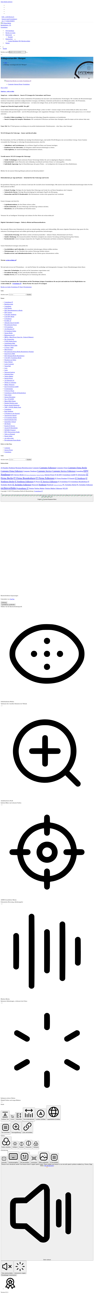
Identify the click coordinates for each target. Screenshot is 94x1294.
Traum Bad (7, 366)
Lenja (6, 370)
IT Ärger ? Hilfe (9, 347)
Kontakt (10, 37)
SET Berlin (7, 423)
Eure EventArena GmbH (11, 386)
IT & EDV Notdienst (10, 314)
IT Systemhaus (8, 327)
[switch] (1, 705)
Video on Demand (9, 434)
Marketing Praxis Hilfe (10, 345)
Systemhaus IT (16, 283)
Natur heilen (7, 395)
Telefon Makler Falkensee (53, 488)
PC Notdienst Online (10, 331)
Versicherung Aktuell (10, 415)
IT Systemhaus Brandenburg (77, 482)
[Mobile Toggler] (14, 35)
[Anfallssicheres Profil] (2, 805)
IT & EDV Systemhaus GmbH (65, 475)
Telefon (31, 488)
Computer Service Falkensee (64, 471)
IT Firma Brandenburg (24, 478)
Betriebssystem (8, 304)
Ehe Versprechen (9, 339)
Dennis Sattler (8, 436)
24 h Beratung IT (9, 329)
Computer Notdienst (30, 471)
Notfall (5, 48)
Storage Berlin (8, 333)
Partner (8, 43)
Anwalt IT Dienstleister (11, 428)
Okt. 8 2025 (4, 87)
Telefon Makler (8, 376)
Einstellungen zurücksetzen (8, 1275)
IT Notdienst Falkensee (24, 481)
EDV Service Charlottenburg (30, 474)
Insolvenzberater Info (10, 419)
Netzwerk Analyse (9, 372)
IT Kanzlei (71, 478)
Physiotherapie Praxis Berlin (12, 440)
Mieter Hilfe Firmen (10, 401)
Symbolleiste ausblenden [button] (8, 604)
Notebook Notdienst (58, 484)
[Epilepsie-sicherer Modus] (2, 1102)
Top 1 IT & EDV (9, 399)
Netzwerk (35, 485)
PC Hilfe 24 (7, 320)
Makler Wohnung (9, 384)
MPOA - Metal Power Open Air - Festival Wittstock (19, 337)
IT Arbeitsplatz (8, 388)
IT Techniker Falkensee (21, 484)
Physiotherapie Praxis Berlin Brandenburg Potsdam (19, 351)
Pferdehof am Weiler (10, 360)
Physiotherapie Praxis (10, 325)
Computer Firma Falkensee (12, 471)
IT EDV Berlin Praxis (10, 341)
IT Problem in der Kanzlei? (12, 413)
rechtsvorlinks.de (11, 260)
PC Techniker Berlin (69, 485)
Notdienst (42, 484)
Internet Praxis (49, 475)
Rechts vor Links (10, 33)
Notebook (50, 485)
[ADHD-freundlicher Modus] (2, 904)
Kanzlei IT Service (9, 426)
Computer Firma (62, 468)
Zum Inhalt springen (6, 1)
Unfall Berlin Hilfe (9, 343)
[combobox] (47, 498)
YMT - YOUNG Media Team (12, 407)
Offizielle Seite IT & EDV (11, 323)
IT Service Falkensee (49, 481)
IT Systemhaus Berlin (10, 417)
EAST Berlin (8, 308)
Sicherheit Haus (8, 374)
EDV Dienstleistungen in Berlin (13, 310)
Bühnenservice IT (9, 335)
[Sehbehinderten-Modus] (2, 705)
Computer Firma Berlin (77, 468)
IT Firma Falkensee (45, 478)
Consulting (79, 471)
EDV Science (8, 312)
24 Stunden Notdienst (8, 468)
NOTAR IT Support (10, 430)
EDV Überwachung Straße (12, 432)
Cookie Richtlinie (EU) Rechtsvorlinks (19, 41)
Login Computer (9, 364)
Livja (5, 368)
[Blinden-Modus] (2, 1003)
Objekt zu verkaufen (10, 382)
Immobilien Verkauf (10, 421)
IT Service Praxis (9, 390)
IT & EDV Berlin (9, 316)
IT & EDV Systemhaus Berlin (12, 357)
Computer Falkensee (47, 468)
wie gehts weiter (9, 438)
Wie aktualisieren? (49, 1165)
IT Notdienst (8, 318)
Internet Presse (18, 84)
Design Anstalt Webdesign (11, 405)
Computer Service (44, 471)
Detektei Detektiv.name (11, 403)
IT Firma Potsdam (61, 478)
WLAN (65, 488)
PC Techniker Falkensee (85, 485)
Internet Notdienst (40, 474)
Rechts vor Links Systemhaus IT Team (12, 287)
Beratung (19, 468)
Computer (11, 84)
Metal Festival (8, 349)
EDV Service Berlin (17, 475)
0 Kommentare (27, 287)
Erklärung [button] (4, 602)
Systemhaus (26, 84)
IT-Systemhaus (10, 30)
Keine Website (8, 362)
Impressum (9, 35)
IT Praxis (37, 482)
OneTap (12, 599)
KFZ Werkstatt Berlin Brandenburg (14, 355)
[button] (5, 1116)
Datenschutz (9, 39)
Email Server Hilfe (9, 353)
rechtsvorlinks (8, 488)
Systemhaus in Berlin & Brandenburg (15, 393)
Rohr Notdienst (8, 411)
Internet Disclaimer (9, 397)
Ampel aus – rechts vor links (7, 91)
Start (5, 62)
